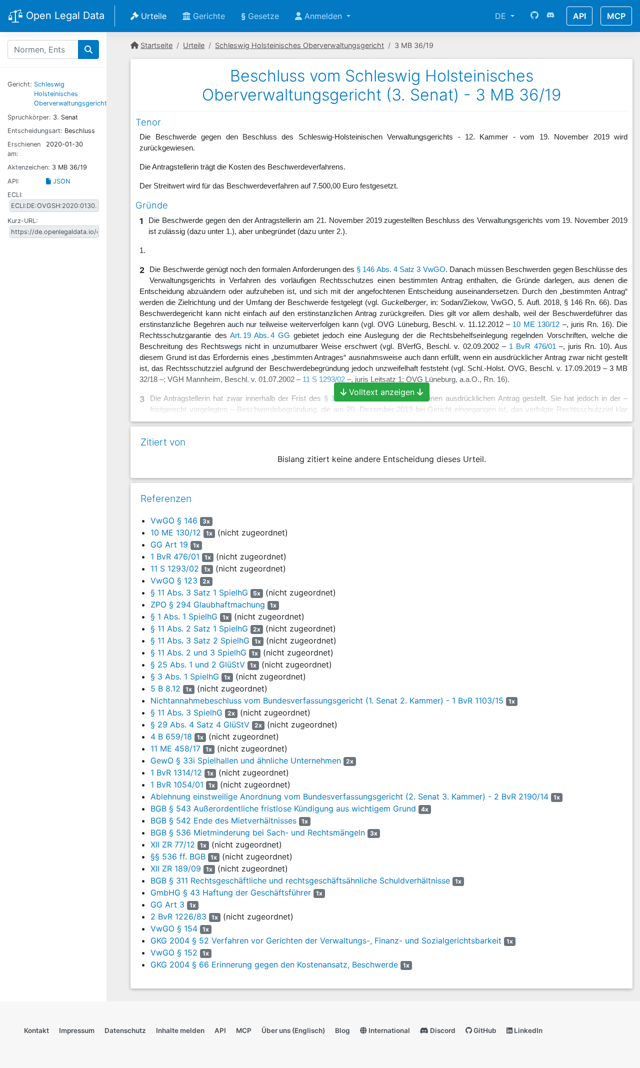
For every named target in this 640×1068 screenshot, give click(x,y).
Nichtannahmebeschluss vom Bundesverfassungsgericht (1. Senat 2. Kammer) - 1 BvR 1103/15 (327, 701)
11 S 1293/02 (174, 569)
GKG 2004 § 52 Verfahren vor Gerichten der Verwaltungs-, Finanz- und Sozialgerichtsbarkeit (326, 941)
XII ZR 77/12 (172, 845)
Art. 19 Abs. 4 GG (260, 336)
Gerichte (207, 16)
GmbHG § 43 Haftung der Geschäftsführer (230, 893)
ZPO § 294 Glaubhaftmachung (207, 605)
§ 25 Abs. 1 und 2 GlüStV (197, 665)
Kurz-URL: (23, 220)
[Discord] (550, 16)
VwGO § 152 (174, 953)
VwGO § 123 (174, 581)
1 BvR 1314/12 (176, 773)
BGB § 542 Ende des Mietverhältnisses (223, 821)
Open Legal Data (63, 16)
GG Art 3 (167, 905)
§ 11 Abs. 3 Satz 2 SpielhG (200, 641)
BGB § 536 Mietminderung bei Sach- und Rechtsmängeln (257, 833)
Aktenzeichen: (29, 167)
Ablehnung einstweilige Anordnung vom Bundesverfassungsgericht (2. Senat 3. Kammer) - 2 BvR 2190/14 (349, 797)
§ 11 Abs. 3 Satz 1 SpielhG (199, 593)
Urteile (152, 16)
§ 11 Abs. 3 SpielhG (186, 713)
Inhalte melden (180, 1030)
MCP (616, 16)
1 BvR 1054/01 (177, 785)
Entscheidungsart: (35, 130)
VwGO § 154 (174, 929)
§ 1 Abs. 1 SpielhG (184, 617)
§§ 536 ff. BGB (178, 857)
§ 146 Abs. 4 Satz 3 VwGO (400, 270)
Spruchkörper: (29, 117)
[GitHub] (534, 16)
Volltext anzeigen (381, 392)
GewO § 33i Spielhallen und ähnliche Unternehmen (245, 761)
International (388, 1030)
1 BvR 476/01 (532, 346)
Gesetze (260, 16)
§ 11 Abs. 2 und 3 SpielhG (198, 653)
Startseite (156, 45)
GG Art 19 (169, 545)
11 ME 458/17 (175, 749)
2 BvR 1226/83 (178, 917)
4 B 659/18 (171, 737)
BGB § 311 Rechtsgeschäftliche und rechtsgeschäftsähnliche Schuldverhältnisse (300, 881)
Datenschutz (125, 1030)
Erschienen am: (24, 149)
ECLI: (15, 194)
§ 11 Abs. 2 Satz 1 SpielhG (199, 629)
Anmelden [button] (323, 16)
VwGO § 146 (174, 521)
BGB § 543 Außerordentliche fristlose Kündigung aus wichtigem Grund (283, 809)
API (579, 16)
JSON (60, 181)
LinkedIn (527, 1030)
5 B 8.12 (165, 689)
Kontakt (36, 1030)
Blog (342, 1030)
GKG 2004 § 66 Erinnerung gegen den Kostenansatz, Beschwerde (274, 965)
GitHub (484, 1030)
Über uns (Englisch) (293, 1030)
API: (14, 181)
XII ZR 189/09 (175, 869)
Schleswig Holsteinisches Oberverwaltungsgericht (70, 93)
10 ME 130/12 (536, 324)
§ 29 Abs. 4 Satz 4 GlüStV (200, 725)
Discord (442, 1030)
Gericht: (20, 84)
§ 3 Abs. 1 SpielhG (184, 677)
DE (501, 16)
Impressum (76, 1030)
